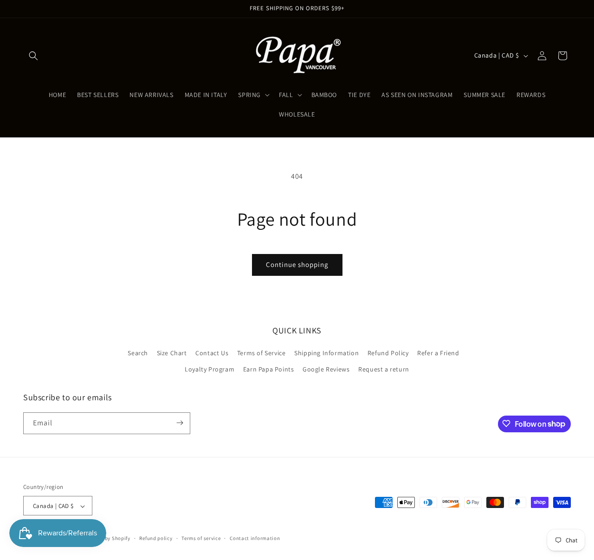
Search (138, 353)
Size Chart (172, 353)
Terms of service (200, 538)
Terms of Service (261, 353)
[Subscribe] (179, 423)
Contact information (255, 538)
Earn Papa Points (268, 369)
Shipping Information (326, 353)
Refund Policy (388, 353)
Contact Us (211, 353)
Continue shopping (297, 264)
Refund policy (155, 538)
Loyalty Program (209, 369)
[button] (33, 56)
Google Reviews (326, 369)
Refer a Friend (438, 353)
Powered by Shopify (106, 538)
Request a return (383, 369)
